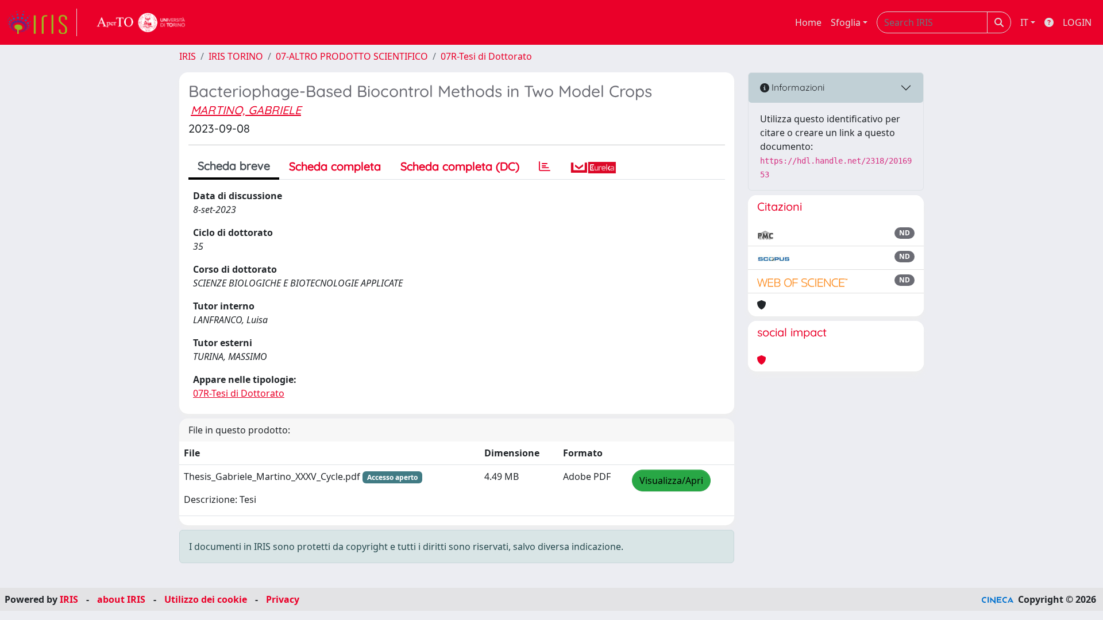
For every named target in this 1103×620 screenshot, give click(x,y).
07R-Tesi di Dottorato (486, 56)
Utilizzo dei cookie (205, 599)
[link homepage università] (141, 22)
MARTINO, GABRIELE (246, 110)
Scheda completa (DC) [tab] (459, 166)
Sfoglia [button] (846, 22)
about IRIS (121, 599)
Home (808, 22)
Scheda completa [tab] (335, 166)
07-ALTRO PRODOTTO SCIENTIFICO (352, 56)
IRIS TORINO (236, 56)
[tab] (544, 166)
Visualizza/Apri (671, 480)
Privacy (282, 599)
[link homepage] (42, 22)
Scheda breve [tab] (234, 165)
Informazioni (796, 87)
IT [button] (1024, 22)
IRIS (187, 56)
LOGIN (1077, 22)
